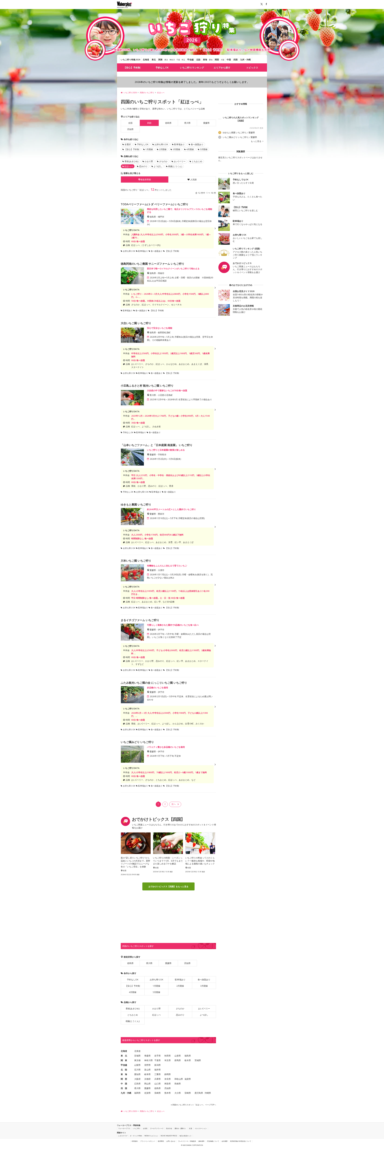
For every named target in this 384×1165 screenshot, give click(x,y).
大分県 (177, 1092)
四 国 (124, 1088)
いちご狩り (136, 1128)
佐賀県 (147, 1092)
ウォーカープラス (124, 1128)
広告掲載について (213, 1141)
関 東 (124, 1060)
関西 (217, 59)
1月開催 (149, 149)
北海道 (146, 59)
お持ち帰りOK (161, 144)
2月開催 (162, 149)
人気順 (193, 179)
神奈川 (172, 59)
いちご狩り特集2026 (130, 59)
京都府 (147, 1078)
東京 (166, 59)
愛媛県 (206, 122)
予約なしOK (162, 67)
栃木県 (187, 1060)
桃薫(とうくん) (175, 166)
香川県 (187, 122)
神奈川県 (148, 1060)
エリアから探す (222, 67)
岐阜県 (147, 1074)
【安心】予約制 (132, 67)
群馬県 (177, 1060)
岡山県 (147, 1083)
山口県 (157, 1083)
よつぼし (158, 166)
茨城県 (198, 1060)
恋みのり (143, 166)
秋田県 (167, 1055)
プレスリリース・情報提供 (187, 1141)
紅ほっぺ (156, 1014)
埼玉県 (167, 1060)
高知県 (130, 129)
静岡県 (167, 1074)
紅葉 (190, 1128)
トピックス (252, 67)
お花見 (145, 1128)
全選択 (127, 144)
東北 (154, 59)
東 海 (124, 1074)
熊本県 (167, 1092)
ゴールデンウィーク (157, 1128)
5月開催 (203, 149)
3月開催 (176, 149)
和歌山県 (178, 1078)
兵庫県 (157, 1078)
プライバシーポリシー (147, 1141)
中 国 (124, 1083)
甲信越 (190, 59)
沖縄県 (208, 1092)
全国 (130, 122)
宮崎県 (187, 1092)
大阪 (222, 59)
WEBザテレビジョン (151, 1136)
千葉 (178, 59)
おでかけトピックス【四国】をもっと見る (168, 886)
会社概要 (225, 1141)
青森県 (147, 1055)
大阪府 (137, 1078)
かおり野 (149, 161)
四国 (235, 59)
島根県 (177, 1083)
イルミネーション (201, 1128)
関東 (160, 59)
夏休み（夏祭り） (181, 1128)
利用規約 (135, 1141)
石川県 (137, 1069)
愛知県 (137, 1074)
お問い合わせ (170, 1141)
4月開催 (190, 149)
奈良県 (167, 1078)
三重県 (157, 1074)
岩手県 (157, 1055)
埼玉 (183, 59)
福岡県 (137, 1092)
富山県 (147, 1069)
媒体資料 (201, 1141)
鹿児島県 (199, 1092)
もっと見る (256, 141)
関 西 (124, 1078)
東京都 (137, 1060)
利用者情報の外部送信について (240, 1141)
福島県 (187, 1055)
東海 (205, 59)
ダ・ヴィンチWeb (136, 1136)
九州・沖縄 (245, 59)
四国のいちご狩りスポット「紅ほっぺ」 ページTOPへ (194, 1104)
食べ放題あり (197, 144)
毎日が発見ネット (186, 1136)
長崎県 (157, 1092)
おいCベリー (180, 161)
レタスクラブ (122, 1136)
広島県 (137, 1083)
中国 (229, 59)
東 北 (124, 1055)
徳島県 (168, 122)
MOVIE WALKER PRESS (169, 1136)
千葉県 (157, 1060)
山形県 (177, 1055)
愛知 (211, 59)
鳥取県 (167, 1083)
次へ (173, 804)
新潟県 (157, 1065)
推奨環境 (161, 1141)
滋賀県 (187, 1078)
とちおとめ (197, 161)
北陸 (198, 59)
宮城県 (137, 1055)
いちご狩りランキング (192, 67)
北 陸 (124, 1069)
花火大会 (169, 1128)
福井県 (157, 1069)
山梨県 (137, 1065)
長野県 (147, 1065)
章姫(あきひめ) (131, 161)
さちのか (163, 161)
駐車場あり (179, 144)
